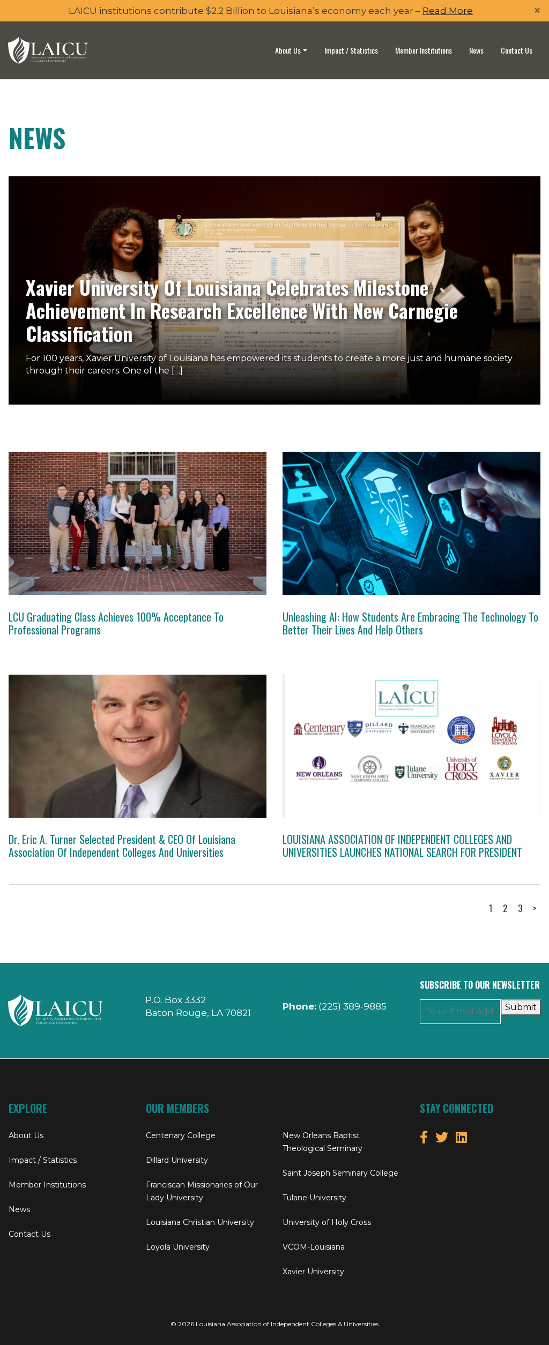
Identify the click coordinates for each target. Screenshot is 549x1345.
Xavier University (313, 1271)
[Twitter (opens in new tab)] (441, 1137)
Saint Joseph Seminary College (340, 1173)
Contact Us (516, 50)
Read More (447, 10)
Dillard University (177, 1160)
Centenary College (181, 1135)
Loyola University (178, 1247)
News (476, 50)
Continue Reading (143, 511)
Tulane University (314, 1197)
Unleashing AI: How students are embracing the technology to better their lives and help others (410, 623)
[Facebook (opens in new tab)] (424, 1137)
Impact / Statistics (351, 50)
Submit (521, 1007)
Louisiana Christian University (200, 1222)
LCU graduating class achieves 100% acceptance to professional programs (116, 623)
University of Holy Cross (327, 1222)
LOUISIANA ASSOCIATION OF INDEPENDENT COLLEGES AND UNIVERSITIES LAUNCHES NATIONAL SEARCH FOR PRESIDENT (402, 845)
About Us (288, 50)
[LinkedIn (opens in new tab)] (461, 1137)
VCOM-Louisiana (314, 1247)
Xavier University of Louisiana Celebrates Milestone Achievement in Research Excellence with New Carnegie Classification (242, 310)
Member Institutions (423, 50)
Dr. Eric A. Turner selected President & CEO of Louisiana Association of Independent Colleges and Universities (122, 845)
